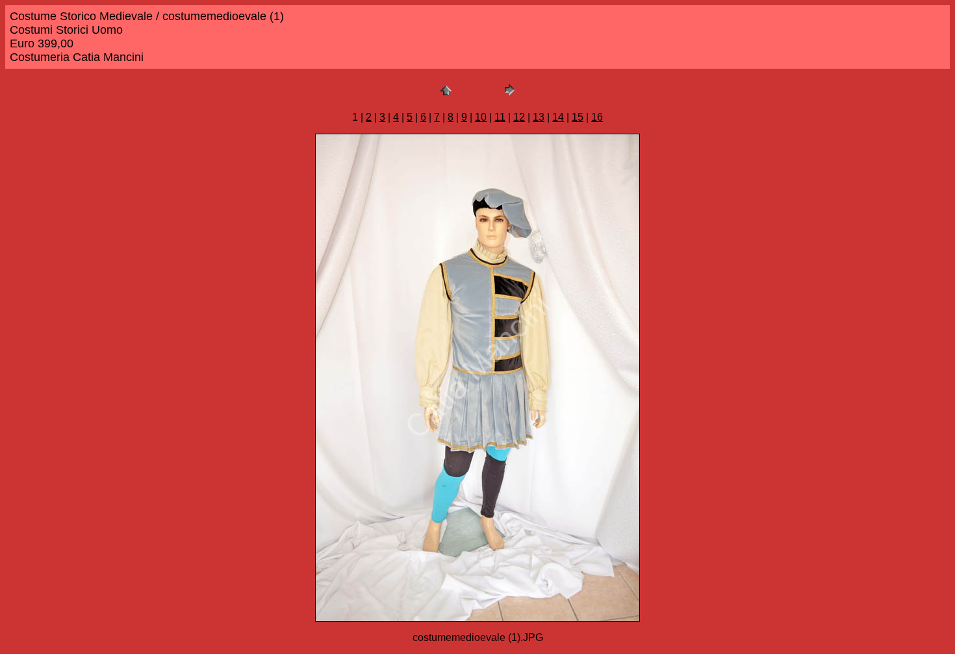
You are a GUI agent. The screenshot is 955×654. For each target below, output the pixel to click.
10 (481, 117)
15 (577, 117)
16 (597, 117)
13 (538, 117)
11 (499, 117)
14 (558, 117)
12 (519, 117)
